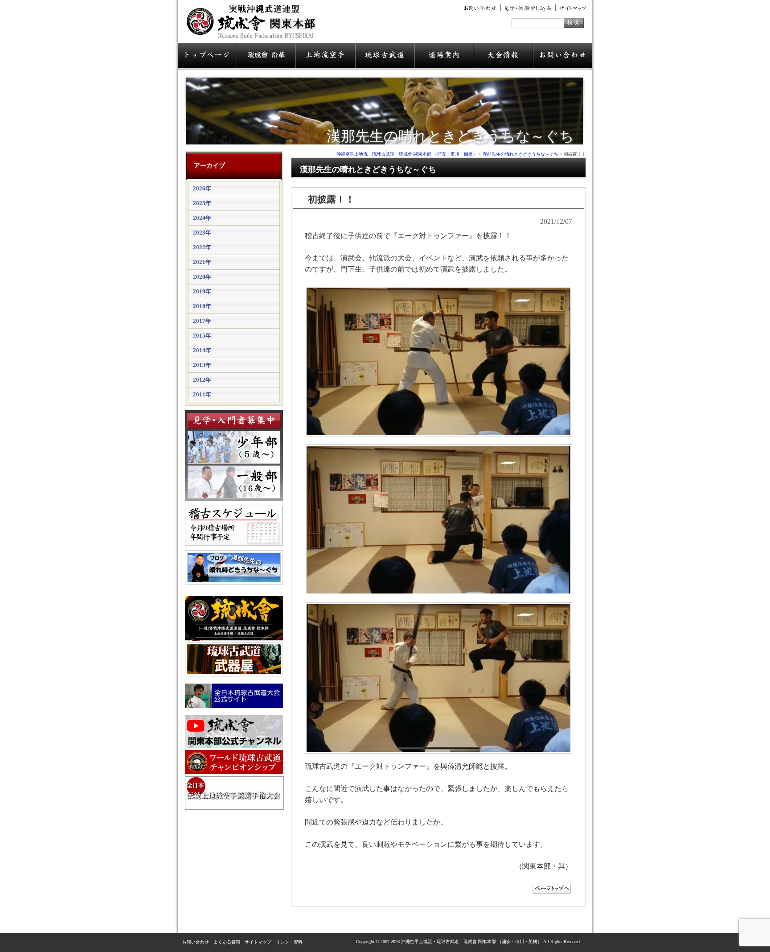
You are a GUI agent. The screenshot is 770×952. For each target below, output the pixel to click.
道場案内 (444, 56)
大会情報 (503, 56)
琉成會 (266, 56)
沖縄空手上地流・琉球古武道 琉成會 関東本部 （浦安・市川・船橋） (254, 25)
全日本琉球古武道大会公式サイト (234, 696)
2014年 (202, 350)
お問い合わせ (482, 8)
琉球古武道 (384, 56)
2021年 (202, 262)
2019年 (202, 291)
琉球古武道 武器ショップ (234, 659)
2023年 (202, 232)
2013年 (202, 365)
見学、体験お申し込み (528, 8)
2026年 (202, 188)
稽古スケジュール (234, 526)
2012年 (202, 379)
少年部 (234, 447)
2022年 (202, 247)
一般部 (234, 482)
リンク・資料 (289, 942)
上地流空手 (325, 56)
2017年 (202, 320)
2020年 (202, 276)
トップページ (207, 56)
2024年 (202, 217)
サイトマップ (571, 8)
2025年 (202, 203)
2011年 (202, 394)
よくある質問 (226, 942)
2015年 (202, 335)
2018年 (202, 306)
